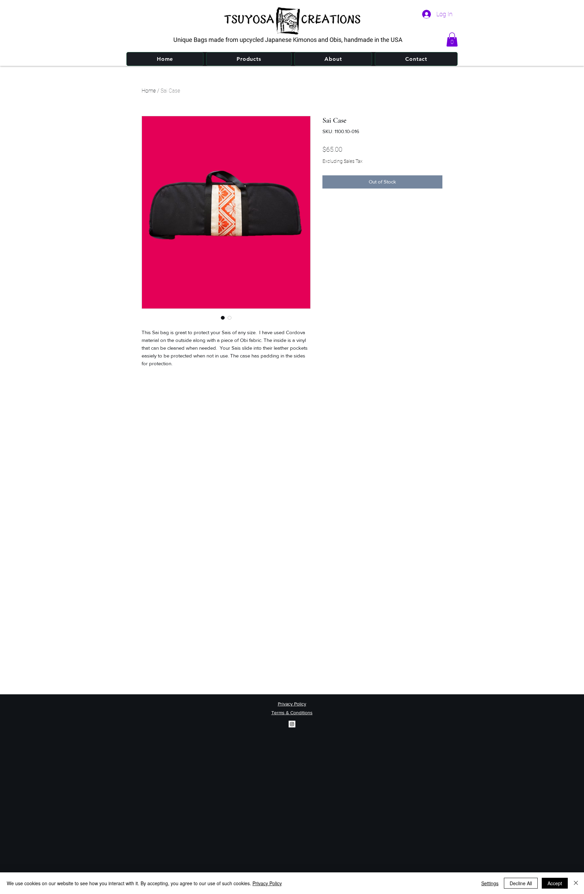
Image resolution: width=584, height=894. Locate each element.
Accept (555, 883)
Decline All (521, 883)
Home (149, 91)
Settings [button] (489, 883)
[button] (452, 39)
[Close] (576, 883)
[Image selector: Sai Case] (222, 317)
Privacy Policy (267, 883)
